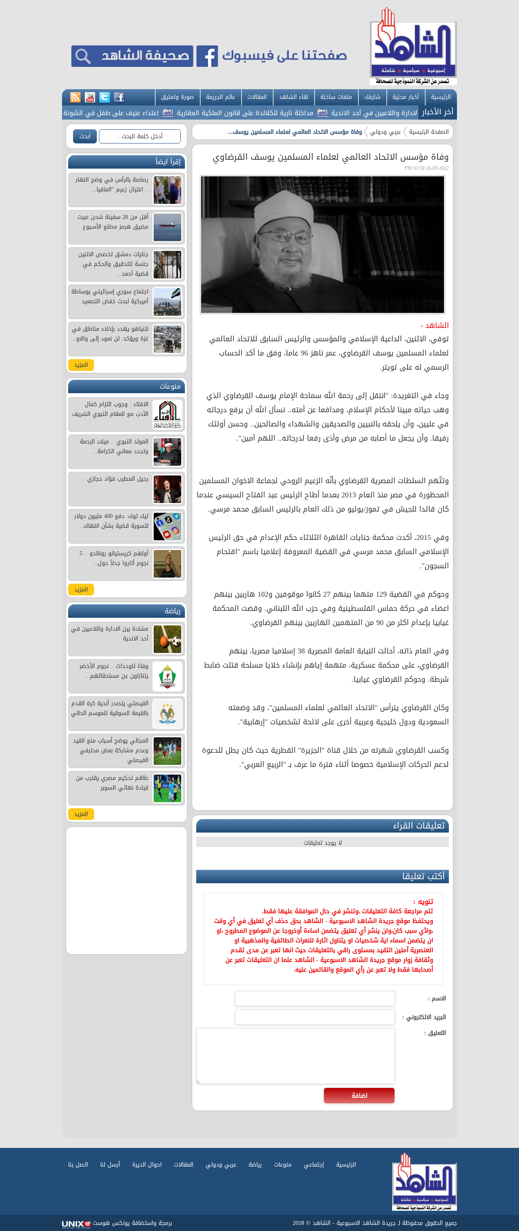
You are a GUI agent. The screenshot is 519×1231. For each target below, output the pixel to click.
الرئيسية (441, 97)
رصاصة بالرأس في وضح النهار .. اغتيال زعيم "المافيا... (111, 184)
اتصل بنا (78, 1164)
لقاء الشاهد (293, 97)
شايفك (372, 97)
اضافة (359, 1095)
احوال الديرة (147, 1164)
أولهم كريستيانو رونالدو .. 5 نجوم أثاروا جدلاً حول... (113, 558)
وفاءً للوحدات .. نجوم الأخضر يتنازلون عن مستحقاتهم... (113, 671)
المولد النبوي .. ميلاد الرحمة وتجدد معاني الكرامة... (114, 446)
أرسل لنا (110, 1164)
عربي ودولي (385, 131)
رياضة (255, 1164)
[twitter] (104, 97)
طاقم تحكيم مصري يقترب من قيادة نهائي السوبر (112, 783)
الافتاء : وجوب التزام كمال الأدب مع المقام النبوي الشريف (110, 409)
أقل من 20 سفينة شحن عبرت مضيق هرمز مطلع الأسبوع (112, 222)
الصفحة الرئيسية (429, 131)
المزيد (81, 365)
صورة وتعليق (177, 97)
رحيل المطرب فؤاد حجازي (117, 478)
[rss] (75, 97)
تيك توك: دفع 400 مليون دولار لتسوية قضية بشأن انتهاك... (111, 521)
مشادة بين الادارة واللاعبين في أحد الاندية (414, 113)
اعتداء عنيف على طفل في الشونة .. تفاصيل (120, 113)
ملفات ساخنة (336, 97)
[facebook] (119, 97)
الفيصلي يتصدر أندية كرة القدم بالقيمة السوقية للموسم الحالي (109, 708)
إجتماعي (314, 1164)
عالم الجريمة (220, 97)
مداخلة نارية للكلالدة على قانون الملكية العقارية (268, 113)
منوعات (283, 1164)
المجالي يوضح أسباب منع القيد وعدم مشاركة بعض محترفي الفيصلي (110, 750)
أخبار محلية (405, 97)
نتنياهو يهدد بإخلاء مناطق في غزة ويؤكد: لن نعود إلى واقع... (109, 333)
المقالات (257, 97)
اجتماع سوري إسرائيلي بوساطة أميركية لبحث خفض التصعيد (109, 296)
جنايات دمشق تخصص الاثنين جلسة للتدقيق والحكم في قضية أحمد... (113, 264)
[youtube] (90, 97)
